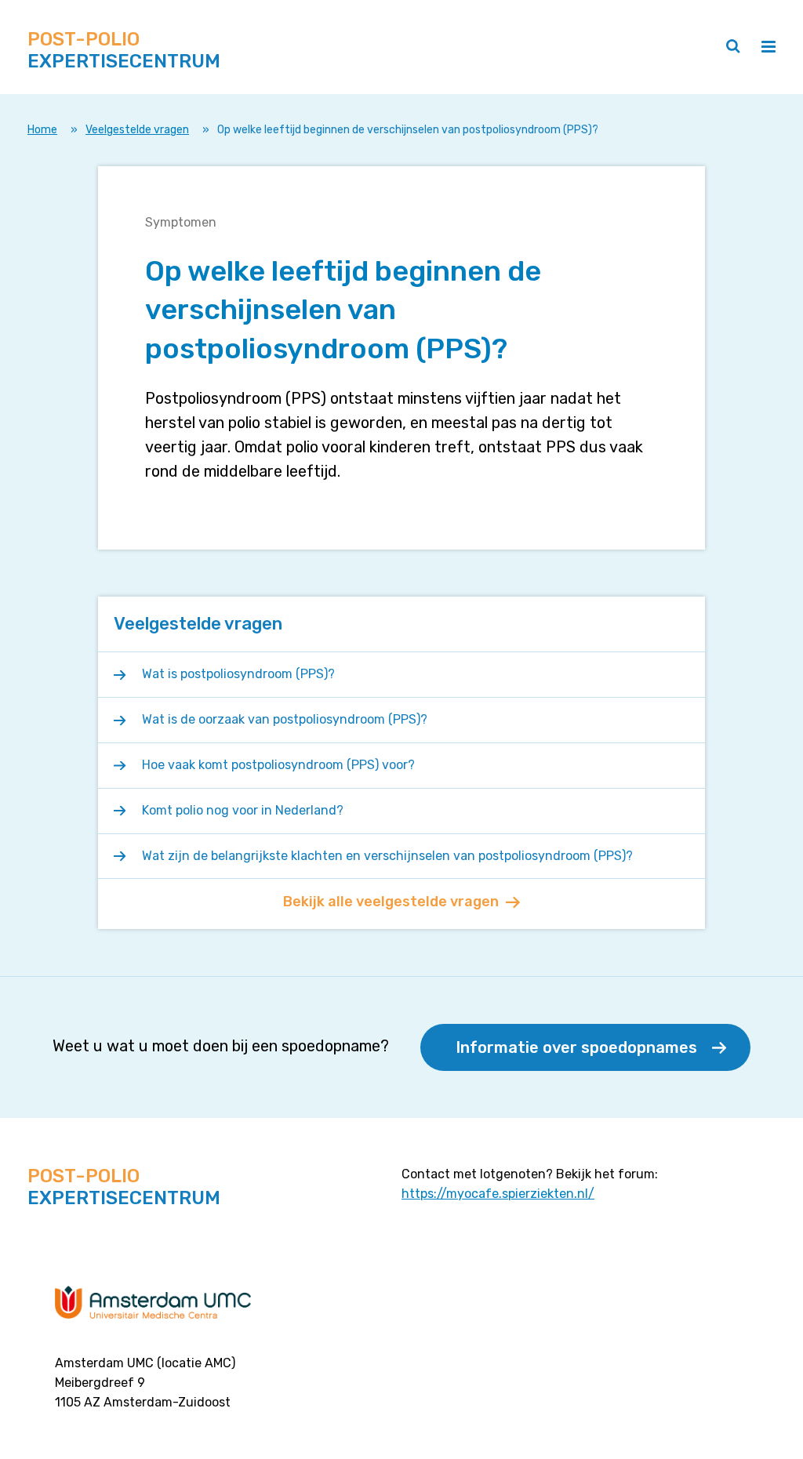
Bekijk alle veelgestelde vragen (391, 901)
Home (42, 129)
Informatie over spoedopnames (576, 1047)
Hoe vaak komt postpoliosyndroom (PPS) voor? (278, 764)
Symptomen (180, 222)
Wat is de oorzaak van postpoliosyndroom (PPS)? (284, 719)
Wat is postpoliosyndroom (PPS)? (238, 673)
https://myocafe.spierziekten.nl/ (498, 1193)
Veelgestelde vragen (137, 129)
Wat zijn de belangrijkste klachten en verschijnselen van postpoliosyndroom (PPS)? (387, 855)
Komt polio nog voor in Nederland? (242, 810)
